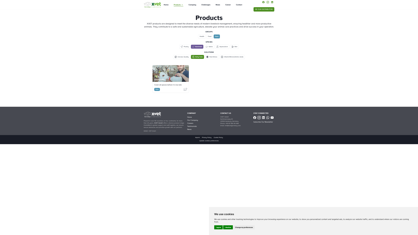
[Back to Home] (152, 114)
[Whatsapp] (268, 117)
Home (166, 5)
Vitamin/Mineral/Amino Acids (233, 57)
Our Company (192, 120)
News (218, 5)
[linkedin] (272, 2)
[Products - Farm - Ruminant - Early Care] (152, 5)
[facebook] (263, 2)
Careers (190, 123)
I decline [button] (228, 227)
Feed (209, 36)
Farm (217, 36)
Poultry (186, 46)
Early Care (199, 57)
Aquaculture (223, 46)
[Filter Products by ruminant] (185, 89)
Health (202, 36)
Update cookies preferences (209, 141)
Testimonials (192, 126)
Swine (211, 46)
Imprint (197, 137)
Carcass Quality (183, 57)
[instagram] (267, 2)
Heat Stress (213, 57)
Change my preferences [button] (244, 227)
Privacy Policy (207, 137)
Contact (239, 5)
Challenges (205, 5)
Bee (236, 46)
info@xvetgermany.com (233, 125)
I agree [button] (218, 227)
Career (228, 5)
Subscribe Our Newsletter (263, 122)
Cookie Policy (218, 137)
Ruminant (198, 46)
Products (177, 5)
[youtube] (272, 117)
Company (192, 5)
